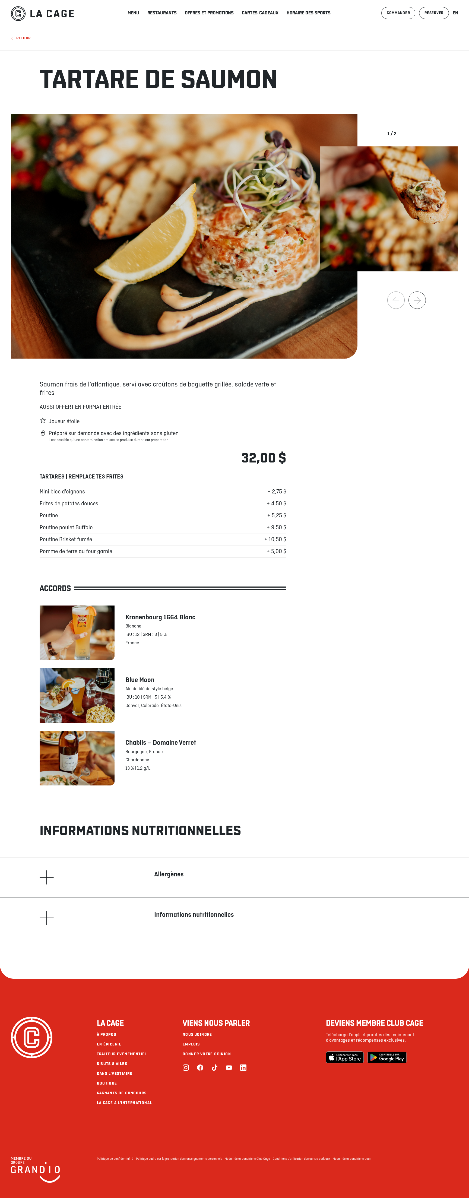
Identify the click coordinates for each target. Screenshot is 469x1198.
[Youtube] (229, 1068)
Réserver (433, 13)
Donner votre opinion (207, 1054)
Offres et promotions (209, 13)
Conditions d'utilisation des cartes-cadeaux (301, 1159)
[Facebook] (200, 1068)
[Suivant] (417, 300)
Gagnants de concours (122, 1093)
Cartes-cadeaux (260, 13)
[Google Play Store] (387, 1057)
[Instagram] (186, 1068)
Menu (133, 13)
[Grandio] (35, 1182)
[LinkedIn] (243, 1068)
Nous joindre (197, 1034)
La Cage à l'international (124, 1103)
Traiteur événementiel (122, 1054)
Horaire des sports (309, 13)
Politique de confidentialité (115, 1159)
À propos (106, 1034)
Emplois (191, 1044)
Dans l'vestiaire (114, 1073)
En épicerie (109, 1044)
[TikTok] (214, 1068)
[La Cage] (42, 13)
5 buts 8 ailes (112, 1063)
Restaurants (162, 13)
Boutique (107, 1083)
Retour (23, 38)
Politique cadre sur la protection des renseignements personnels (179, 1159)
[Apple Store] (345, 1057)
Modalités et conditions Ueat (352, 1159)
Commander (398, 13)
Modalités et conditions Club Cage (247, 1159)
